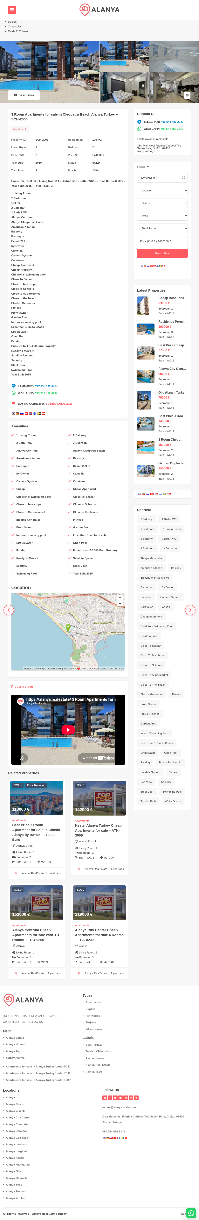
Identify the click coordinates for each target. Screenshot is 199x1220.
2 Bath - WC (169, 538)
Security (16, 360)
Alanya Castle (15, 1104)
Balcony (16, 231)
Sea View (146, 781)
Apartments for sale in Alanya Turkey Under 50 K (38, 1066)
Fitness (16, 307)
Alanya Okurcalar (17, 1178)
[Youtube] (120, 1097)
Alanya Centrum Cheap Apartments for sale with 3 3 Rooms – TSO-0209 (35, 935)
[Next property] (190, 610)
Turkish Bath (148, 801)
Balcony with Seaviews (155, 577)
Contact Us (15, 26)
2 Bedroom (18, 198)
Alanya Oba (13, 1171)
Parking (16, 341)
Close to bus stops (24, 284)
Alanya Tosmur (16, 1191)
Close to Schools (22, 288)
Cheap (15, 265)
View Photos (26, 95)
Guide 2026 (18, 31)
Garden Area (19, 317)
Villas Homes (94, 1029)
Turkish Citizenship (98, 1051)
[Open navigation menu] (12, 10)
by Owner (17, 245)
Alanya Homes (15, 1044)
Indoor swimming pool (26, 322)
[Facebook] (104, 1097)
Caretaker (17, 260)
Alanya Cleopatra (17, 1124)
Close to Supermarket (25, 293)
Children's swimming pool (156, 626)
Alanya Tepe (14, 1184)
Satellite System (21, 355)
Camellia (17, 250)
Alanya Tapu (14, 1051)
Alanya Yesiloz (15, 1198)
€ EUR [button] (141, 166)
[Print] (187, 95)
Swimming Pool (172, 791)
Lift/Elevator (19, 331)
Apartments (20, 129)
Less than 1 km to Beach (27, 326)
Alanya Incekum (16, 1144)
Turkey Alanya (15, 1057)
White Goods (173, 801)
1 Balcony (147, 519)
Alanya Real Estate (98, 1064)
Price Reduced (36, 785)
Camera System (21, 255)
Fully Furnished (150, 713)
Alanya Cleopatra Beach (27, 222)
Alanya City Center (18, 1117)
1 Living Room (21, 193)
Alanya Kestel (87, 841)
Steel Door (18, 365)
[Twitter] (115, 1097)
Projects (91, 1022)
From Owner (19, 312)
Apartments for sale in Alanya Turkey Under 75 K (38, 1073)
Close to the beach (23, 298)
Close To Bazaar (22, 279)
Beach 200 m (19, 241)
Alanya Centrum (21, 217)
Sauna (173, 772)
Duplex (12, 21)
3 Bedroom (170, 548)
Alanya (20, 945)
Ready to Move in (22, 350)
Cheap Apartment (151, 616)
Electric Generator (23, 303)
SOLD (96, 162)
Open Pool (18, 336)
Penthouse (93, 1015)
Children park (149, 636)
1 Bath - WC (169, 519)
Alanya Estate (15, 1037)
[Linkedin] (131, 1097)
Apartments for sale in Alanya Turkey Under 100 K (39, 1079)
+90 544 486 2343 (46, 385)
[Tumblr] (136, 1097)
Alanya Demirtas (16, 1130)
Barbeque (17, 236)
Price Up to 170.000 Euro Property (33, 345)
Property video (22, 686)
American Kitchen (23, 226)
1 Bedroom (147, 529)
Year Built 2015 (21, 374)
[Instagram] (110, 1097)
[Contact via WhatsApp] (191, 1213)
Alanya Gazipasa (17, 1137)
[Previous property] (8, 610)
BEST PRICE (94, 1044)
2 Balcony (17, 207)
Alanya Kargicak (16, 1151)
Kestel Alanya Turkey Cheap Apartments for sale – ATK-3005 (98, 830)
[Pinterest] (125, 1097)
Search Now (162, 253)
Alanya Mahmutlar (152, 558)
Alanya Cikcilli (24, 845)
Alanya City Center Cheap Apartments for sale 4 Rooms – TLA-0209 (99, 935)
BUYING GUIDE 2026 (59, 403)
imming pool (37, 274)
